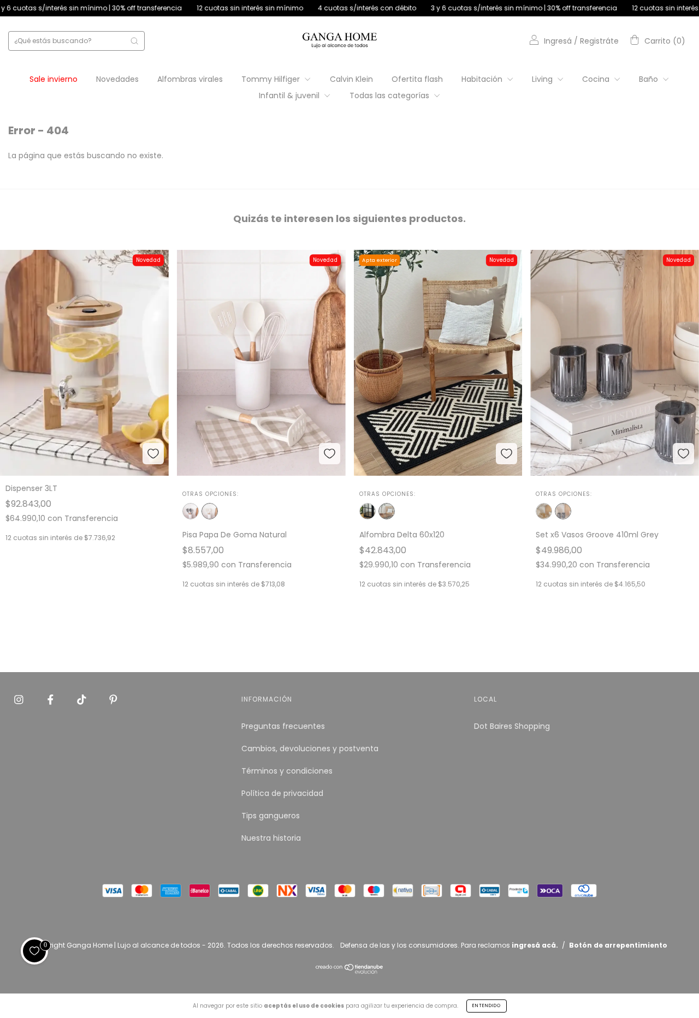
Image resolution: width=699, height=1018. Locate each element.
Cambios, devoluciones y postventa (309, 748)
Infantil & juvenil (290, 95)
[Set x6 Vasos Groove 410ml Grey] (563, 511)
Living (543, 79)
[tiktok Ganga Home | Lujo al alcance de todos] (82, 699)
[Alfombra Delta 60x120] (386, 511)
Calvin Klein (351, 79)
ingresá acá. (535, 945)
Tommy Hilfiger (271, 79)
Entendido (486, 1006)
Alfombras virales (190, 79)
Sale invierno (53, 79)
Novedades (117, 79)
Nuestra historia (271, 838)
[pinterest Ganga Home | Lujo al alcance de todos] (113, 699)
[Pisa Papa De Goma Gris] (190, 511)
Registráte (599, 40)
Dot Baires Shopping (512, 726)
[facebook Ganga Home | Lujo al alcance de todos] (51, 699)
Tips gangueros (270, 815)
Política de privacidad (282, 793)
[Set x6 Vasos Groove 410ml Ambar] (544, 511)
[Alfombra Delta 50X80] (367, 511)
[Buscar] (134, 41)
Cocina (597, 79)
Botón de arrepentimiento (618, 945)
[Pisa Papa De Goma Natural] (210, 511)
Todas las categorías (390, 95)
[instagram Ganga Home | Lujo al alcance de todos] (20, 699)
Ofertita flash (417, 79)
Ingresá (558, 40)
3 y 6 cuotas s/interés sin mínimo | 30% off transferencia (478, 8)
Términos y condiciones (287, 770)
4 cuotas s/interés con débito (321, 8)
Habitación (483, 79)
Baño (649, 79)
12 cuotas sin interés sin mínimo (204, 8)
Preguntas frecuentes (283, 726)
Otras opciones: (210, 494)
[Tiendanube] (350, 971)
